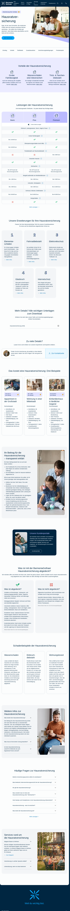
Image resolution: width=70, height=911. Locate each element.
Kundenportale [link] (36, 551)
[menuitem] (57, 3)
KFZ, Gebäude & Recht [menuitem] (16, 3)
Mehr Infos (14, 84)
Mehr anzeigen (33, 207)
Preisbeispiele (60, 50)
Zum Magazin (10, 855)
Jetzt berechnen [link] (8, 38)
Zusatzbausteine (30, 50)
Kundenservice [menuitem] (52, 3)
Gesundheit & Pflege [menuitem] (29, 3)
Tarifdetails (20, 50)
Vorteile (12, 50)
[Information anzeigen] (49, 128)
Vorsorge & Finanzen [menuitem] (36, 3)
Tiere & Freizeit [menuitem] (22, 3)
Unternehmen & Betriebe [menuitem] (44, 3)
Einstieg (5, 50)
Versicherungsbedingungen (45, 50)
